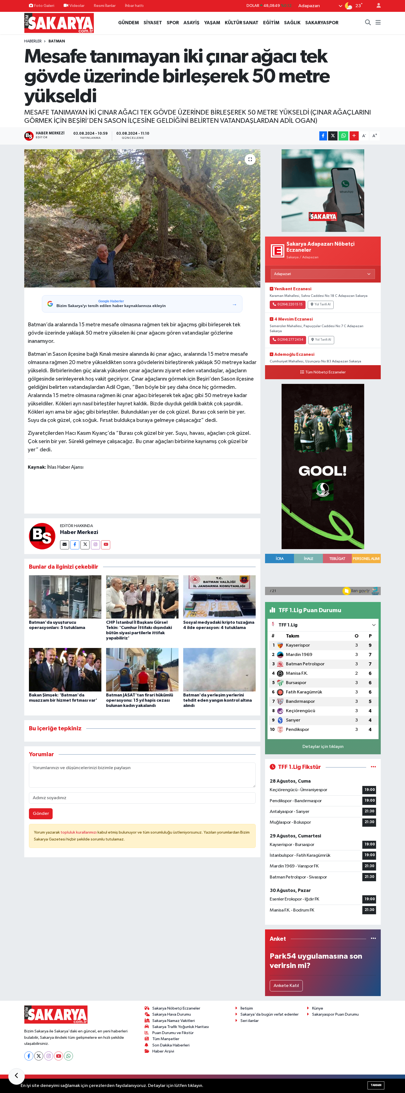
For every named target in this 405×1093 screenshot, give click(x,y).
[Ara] (368, 22)
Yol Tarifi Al (323, 304)
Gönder (41, 813)
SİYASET (153, 22)
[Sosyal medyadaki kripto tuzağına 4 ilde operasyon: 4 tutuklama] (219, 597)
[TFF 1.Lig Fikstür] (373, 767)
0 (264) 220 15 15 (290, 304)
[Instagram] (95, 544)
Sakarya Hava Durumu (171, 1014)
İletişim (247, 1008)
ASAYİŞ (191, 22)
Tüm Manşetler (165, 1039)
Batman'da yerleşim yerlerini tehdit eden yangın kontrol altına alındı (217, 700)
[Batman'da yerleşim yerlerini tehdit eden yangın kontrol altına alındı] (219, 669)
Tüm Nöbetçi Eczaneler (325, 372)
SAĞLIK (292, 22)
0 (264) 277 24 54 (290, 339)
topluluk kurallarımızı (79, 832)
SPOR (173, 22)
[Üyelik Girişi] (376, 6)
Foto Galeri (44, 6)
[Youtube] (105, 544)
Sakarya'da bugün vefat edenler (270, 1014)
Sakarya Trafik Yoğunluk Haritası (180, 1027)
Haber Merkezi (79, 532)
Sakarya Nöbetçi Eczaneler (176, 1008)
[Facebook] (74, 544)
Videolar (77, 6)
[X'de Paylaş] (332, 135)
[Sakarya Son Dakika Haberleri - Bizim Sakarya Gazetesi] (59, 22)
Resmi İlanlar (105, 6)
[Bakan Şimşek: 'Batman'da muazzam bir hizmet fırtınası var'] (65, 669)
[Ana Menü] (378, 22)
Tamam (376, 1085)
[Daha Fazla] (354, 135)
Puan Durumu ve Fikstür (173, 1033)
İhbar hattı (134, 6)
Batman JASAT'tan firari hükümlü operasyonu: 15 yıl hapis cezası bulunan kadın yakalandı (139, 700)
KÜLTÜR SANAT (241, 22)
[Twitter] (85, 544)
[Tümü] (373, 939)
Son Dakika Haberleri (171, 1045)
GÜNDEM (128, 22)
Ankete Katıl (286, 985)
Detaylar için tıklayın (323, 746)
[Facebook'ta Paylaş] (323, 135)
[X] (38, 1056)
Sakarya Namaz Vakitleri (173, 1021)
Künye (317, 1008)
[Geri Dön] (16, 1076)
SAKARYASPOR (321, 22)
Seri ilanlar (250, 1021)
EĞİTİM (271, 22)
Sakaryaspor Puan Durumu (335, 1014)
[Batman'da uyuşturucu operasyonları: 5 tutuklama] (65, 597)
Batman (56, 41)
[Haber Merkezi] (42, 536)
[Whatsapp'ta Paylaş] (343, 135)
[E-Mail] (64, 544)
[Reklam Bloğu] (323, 190)
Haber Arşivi (163, 1051)
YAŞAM (212, 22)
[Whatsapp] (68, 1056)
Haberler (33, 41)
